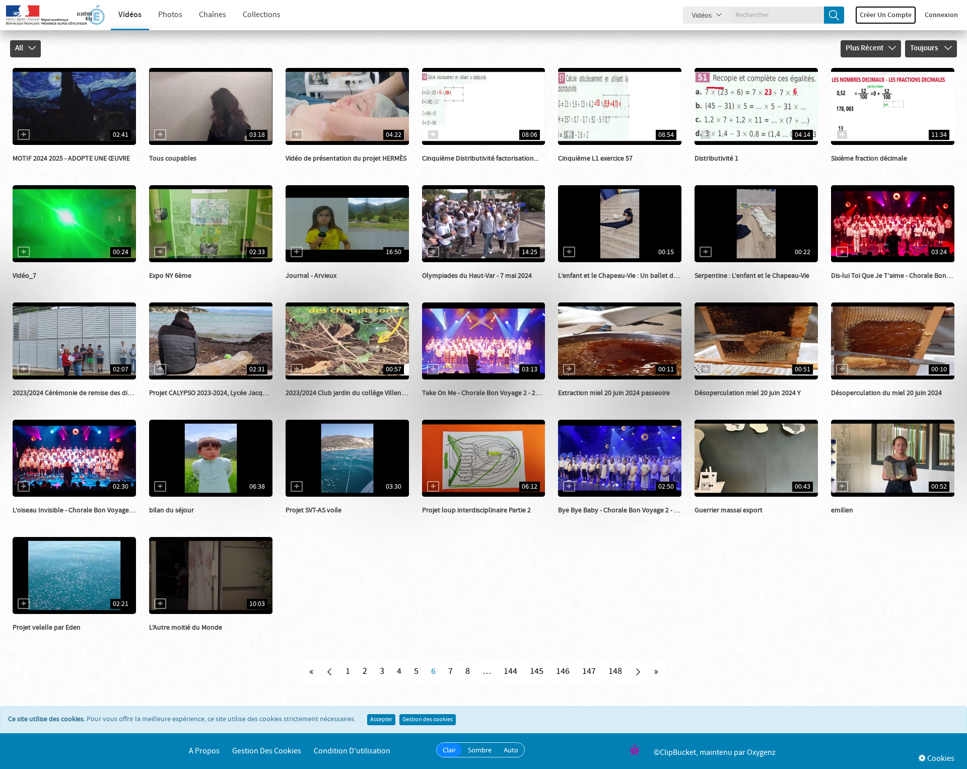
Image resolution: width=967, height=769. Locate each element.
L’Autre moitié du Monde (185, 627)
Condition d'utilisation (352, 751)
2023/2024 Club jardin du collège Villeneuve (351, 393)
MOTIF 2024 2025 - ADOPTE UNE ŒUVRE (71, 158)
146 (563, 671)
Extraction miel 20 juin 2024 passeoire (614, 393)
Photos (170, 15)
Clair (449, 749)
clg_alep (173, 285)
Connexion (941, 15)
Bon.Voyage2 (862, 285)
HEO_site (174, 168)
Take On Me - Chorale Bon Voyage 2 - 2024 (484, 393)
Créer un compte (886, 15)
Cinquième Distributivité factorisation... (480, 158)
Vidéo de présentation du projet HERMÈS (346, 158)
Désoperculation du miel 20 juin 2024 (886, 393)
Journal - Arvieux (311, 275)
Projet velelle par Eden (47, 627)
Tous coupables (172, 158)
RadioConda (724, 520)
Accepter (381, 720)
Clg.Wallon (586, 403)
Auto (511, 749)
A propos (204, 751)
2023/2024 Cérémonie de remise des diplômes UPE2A (92, 393)
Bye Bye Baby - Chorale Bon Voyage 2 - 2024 (623, 510)
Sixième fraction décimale (869, 158)
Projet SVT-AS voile (313, 510)
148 (615, 671)
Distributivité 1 (716, 158)
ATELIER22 (312, 520)
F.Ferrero (174, 403)
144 (510, 671)
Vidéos (130, 15)
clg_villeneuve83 (49, 403)
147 (589, 671)
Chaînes (212, 15)
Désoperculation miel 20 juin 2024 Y (748, 393)
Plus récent (864, 48)
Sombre (480, 749)
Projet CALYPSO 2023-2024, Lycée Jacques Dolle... (222, 393)
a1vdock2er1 (589, 285)
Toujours (924, 48)
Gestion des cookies (427, 720)
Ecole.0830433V (320, 285)
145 (536, 671)
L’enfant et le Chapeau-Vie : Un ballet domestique (632, 275)
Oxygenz (761, 752)
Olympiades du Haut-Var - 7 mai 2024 (477, 275)
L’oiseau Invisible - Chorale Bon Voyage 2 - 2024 (83, 510)
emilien (842, 510)
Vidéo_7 (24, 275)
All (19, 48)
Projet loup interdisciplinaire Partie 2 (476, 510)
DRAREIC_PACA (319, 168)
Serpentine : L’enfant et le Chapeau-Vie (752, 275)
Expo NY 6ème (170, 275)
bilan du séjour (171, 510)
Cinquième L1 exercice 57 (595, 158)
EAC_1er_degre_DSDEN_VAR (66, 168)
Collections (262, 15)
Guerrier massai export (729, 510)
